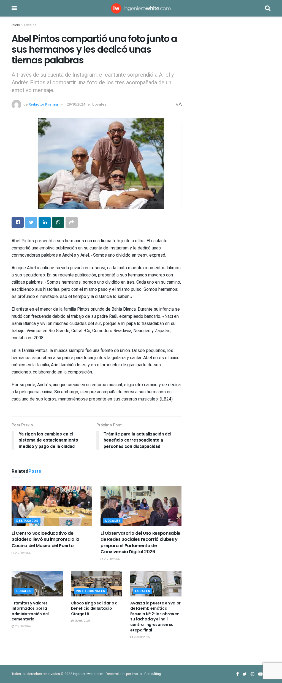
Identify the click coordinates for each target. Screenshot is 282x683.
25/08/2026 (141, 637)
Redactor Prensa (43, 104)
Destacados (27, 520)
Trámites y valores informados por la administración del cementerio (30, 611)
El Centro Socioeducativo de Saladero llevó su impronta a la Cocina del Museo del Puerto (45, 539)
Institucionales (90, 591)
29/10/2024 (76, 104)
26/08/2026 (22, 553)
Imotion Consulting (146, 673)
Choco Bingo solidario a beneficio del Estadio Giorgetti (94, 608)
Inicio (16, 25)
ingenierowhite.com (88, 673)
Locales (30, 25)
